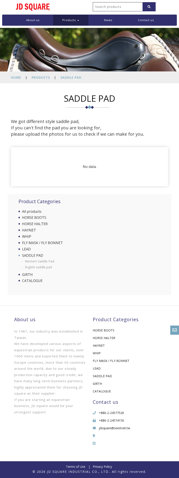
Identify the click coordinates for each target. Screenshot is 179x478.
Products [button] (69, 20)
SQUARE (33, 6)
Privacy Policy (102, 466)
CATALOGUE (32, 280)
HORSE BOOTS (34, 217)
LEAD (26, 249)
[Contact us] (174, 330)
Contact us (146, 20)
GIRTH (27, 274)
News (108, 20)
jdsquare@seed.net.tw (114, 428)
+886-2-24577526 (111, 413)
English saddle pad (38, 267)
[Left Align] (149, 6)
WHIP (26, 236)
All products (31, 211)
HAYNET (29, 230)
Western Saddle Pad (39, 261)
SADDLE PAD (70, 77)
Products (41, 77)
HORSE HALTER (35, 223)
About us (33, 20)
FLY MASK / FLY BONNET (42, 242)
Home (16, 77)
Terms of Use (75, 466)
